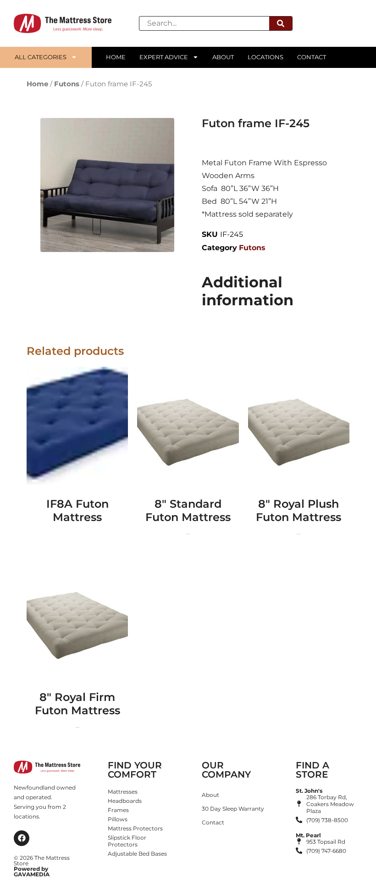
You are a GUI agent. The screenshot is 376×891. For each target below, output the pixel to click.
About (223, 57)
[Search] (280, 23)
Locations (265, 57)
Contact (311, 57)
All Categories (40, 57)
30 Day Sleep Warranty (233, 808)
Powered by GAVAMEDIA (32, 871)
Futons (66, 84)
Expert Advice (163, 57)
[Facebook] (21, 838)
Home (116, 57)
